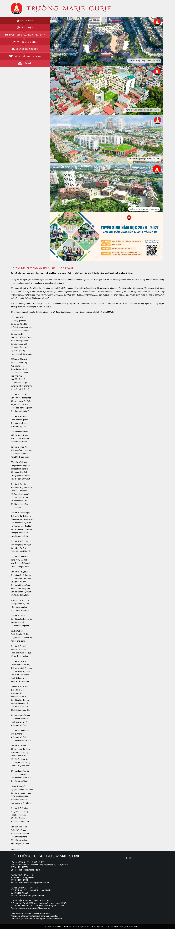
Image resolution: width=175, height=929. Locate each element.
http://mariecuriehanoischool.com (35, 913)
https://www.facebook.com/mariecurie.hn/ (39, 916)
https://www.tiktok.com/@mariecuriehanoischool (40, 918)
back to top (15, 849)
